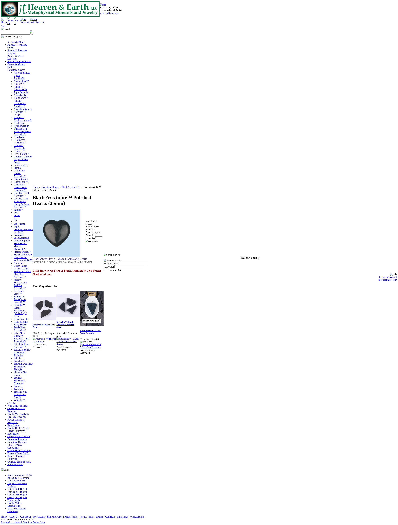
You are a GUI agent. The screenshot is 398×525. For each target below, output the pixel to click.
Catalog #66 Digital (17, 494)
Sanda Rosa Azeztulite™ (20, 328)
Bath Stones (13, 433)
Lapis (16, 226)
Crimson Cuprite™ (23, 156)
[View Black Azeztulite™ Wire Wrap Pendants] (92, 347)
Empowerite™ (21, 165)
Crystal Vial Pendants (18, 414)
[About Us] (10, 23)
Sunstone (18, 386)
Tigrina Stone (20, 391)
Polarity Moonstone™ (20, 281)
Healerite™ (19, 184)
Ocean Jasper (20, 265)
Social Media (13, 505)
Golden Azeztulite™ (20, 175)
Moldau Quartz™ (22, 251)
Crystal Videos (14, 503)
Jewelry (11, 403)
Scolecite (18, 355)
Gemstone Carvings (17, 442)
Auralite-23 (19, 106)
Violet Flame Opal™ (20, 396)
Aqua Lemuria (21, 92)
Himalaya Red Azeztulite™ (21, 200)
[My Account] (25, 22)
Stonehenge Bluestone (19, 382)
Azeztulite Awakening (18, 477)
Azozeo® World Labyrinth (15, 57)
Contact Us (25, 516)
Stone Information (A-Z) (19, 475)
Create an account (388, 277)
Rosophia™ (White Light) (20, 312)
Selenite (17, 358)
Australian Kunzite (23, 109)
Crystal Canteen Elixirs (18, 436)
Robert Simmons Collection (15, 457)
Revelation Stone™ (19, 292)
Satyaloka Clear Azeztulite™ (21, 340)
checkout (114, 13)
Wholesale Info (137, 516)
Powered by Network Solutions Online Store (23, 522)
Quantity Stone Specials (19, 461)
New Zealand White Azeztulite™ (23, 258)
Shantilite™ (19, 366)
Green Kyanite (21, 179)
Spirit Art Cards (15, 464)
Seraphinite (19, 361)
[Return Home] (4, 22)
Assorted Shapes (22, 72)
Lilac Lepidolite (21, 237)
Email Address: (111, 263)
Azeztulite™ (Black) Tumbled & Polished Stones (65, 324)
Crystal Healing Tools (18, 428)
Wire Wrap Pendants (17, 405)
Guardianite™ (21, 181)
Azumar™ (19, 117)
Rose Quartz (20, 299)
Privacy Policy (87, 516)
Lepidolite (19, 235)
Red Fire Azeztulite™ (20, 286)
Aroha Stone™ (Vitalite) (21, 99)
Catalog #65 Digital (17, 497)
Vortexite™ (19, 400)
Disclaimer (122, 516)
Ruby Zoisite (20, 324)
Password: (109, 266)
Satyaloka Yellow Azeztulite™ (22, 351)
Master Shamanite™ (20, 247)
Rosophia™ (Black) (19, 306)
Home (36, 187)
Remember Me (114, 270)
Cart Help (110, 516)
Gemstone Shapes (16, 70)
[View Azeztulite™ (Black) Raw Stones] (44, 341)
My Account (39, 516)
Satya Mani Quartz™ (19, 334)
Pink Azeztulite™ (22, 271)
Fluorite (17, 168)
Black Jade (19, 123)
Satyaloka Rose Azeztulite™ (21, 345)
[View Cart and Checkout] (37, 22)
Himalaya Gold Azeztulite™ (21, 194)
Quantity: (90, 238)
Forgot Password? (388, 279)
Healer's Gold (20, 187)
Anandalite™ (20, 89)
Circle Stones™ (21, 154)
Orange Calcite (21, 268)
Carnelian (18, 145)
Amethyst (18, 86)
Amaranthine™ (21, 81)
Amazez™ (19, 84)
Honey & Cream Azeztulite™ (22, 205)
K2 (15, 221)
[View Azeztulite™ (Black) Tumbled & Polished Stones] (68, 344)
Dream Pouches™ (16, 431)
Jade (16, 212)
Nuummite (19, 263)
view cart (104, 13)
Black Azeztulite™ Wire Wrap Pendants (90, 331)
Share (4, 26)
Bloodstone (19, 137)
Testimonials (13, 500)
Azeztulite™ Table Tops (19, 450)
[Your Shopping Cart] (103, 4)
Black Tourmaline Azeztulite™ (22, 133)
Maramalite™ (20, 243)
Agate (17, 75)
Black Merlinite (21, 126)
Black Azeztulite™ (23, 120)
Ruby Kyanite (21, 321)
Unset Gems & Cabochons (14, 446)
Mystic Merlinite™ (23, 254)
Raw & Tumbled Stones (19, 61)
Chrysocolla (19, 148)
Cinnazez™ (19, 151)
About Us (14, 516)
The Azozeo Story (16, 480)
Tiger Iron (18, 389)
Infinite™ (18, 209)
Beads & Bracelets (16, 417)
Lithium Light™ (22, 240)
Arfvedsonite (20, 95)
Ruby (16, 316)
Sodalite (18, 377)
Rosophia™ (19, 302)
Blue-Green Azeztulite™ (20, 141)
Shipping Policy (55, 516)
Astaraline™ (20, 103)
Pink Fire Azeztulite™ (20, 275)
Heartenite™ (20, 190)
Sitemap (100, 516)
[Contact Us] (17, 23)
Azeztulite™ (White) (20, 113)
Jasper (17, 215)
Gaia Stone (19, 170)
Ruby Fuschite (21, 319)
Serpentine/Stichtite (23, 363)
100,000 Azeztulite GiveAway (16, 510)
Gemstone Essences (17, 439)
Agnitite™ (19, 78)
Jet (15, 218)
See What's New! (16, 42)
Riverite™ (19, 296)
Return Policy (71, 516)
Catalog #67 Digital (17, 491)
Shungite (18, 369)
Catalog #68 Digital (17, 489)
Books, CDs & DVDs (18, 453)
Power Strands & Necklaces (15, 421)
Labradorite (19, 223)
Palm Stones (13, 425)
